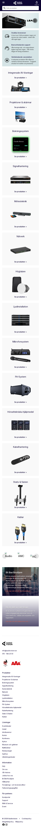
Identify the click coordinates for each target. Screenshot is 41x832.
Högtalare (5, 695)
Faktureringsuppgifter (10, 788)
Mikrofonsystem (8, 701)
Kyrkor (4, 741)
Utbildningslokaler (8, 757)
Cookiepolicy (26, 819)
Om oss (5, 769)
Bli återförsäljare (8, 779)
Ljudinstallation (7, 698)
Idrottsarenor (6, 732)
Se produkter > (20, 78)
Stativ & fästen (7, 714)
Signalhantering (7, 686)
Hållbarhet (6, 782)
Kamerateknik (7, 689)
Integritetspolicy (8, 822)
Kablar (4, 717)
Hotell (4, 729)
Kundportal (6, 797)
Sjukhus (5, 754)
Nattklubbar (6, 748)
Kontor (4, 735)
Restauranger (7, 751)
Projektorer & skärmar (10, 680)
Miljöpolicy (19, 822)
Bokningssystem (8, 683)
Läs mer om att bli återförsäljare (18, 591)
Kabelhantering (7, 710)
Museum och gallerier (10, 745)
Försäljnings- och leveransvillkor (13, 785)
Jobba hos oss (7, 775)
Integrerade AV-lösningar (11, 676)
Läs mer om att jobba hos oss (17, 621)
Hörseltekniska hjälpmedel (11, 707)
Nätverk (5, 692)
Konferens (6, 738)
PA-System (6, 704)
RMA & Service (7, 803)
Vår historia (6, 772)
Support (5, 800)
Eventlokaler (6, 726)
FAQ (3, 766)
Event (4, 806)
